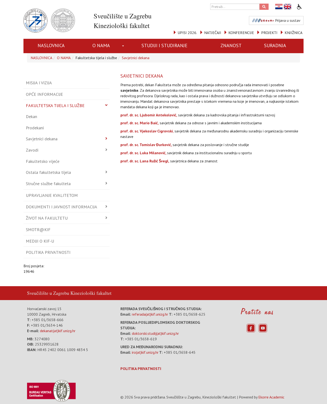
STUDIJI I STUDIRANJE (164, 45)
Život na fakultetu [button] (47, 218)
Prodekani (35, 128)
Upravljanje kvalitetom (52, 195)
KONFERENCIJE (241, 32)
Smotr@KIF (38, 229)
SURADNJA (275, 45)
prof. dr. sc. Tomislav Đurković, (146, 144)
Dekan (31, 116)
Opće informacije (44, 94)
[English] (288, 7)
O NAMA (101, 45)
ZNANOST (231, 45)
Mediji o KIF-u (40, 241)
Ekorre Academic (271, 397)
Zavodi (32, 150)
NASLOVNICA (51, 45)
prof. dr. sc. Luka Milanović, (143, 152)
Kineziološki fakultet (91, 293)
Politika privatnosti (48, 252)
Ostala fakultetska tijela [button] (48, 172)
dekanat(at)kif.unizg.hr (57, 330)
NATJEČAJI (212, 32)
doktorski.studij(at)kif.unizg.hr (155, 333)
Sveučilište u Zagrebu (48, 293)
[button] (124, 46)
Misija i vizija (39, 82)
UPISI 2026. (187, 32)
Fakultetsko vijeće (42, 161)
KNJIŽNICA (293, 32)
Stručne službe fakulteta (48, 183)
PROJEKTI (269, 32)
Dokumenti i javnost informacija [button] (61, 207)
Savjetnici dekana (135, 57)
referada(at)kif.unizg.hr (150, 314)
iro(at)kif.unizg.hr (145, 352)
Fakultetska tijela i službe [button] (55, 105)
